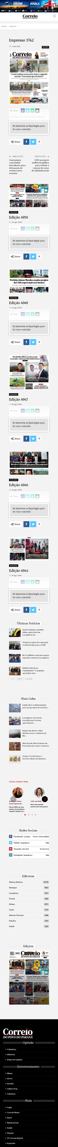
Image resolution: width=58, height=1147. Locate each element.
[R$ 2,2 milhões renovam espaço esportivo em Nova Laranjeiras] (15, 658)
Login (9, 1107)
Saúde (11, 926)
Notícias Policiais (16, 915)
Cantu (11, 910)
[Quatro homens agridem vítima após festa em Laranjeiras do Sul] (15, 632)
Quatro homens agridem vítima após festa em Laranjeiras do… (33, 632)
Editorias (11, 1055)
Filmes (10, 1073)
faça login (33, 126)
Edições (45, 47)
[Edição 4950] (29, 977)
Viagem (10, 1133)
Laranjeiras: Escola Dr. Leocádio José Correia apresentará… (32, 720)
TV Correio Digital (15, 1138)
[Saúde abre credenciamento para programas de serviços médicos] (15, 708)
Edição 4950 (29, 996)
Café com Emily (36, 801)
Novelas (10, 1084)
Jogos (9, 1118)
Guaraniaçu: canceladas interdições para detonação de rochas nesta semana (17, 167)
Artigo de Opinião (14, 1060)
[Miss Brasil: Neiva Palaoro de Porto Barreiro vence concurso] (15, 746)
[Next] (45, 799)
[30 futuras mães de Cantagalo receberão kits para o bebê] (15, 645)
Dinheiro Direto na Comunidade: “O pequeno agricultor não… (33, 670)
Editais (12, 904)
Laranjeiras (13, 893)
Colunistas (11, 1049)
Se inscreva (19, 126)
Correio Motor (13, 1113)
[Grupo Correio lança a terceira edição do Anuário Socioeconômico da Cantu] (15, 759)
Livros (9, 1079)
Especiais (11, 1143)
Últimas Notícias (16, 882)
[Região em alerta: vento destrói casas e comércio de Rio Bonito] (15, 733)
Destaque (13, 888)
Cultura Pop (12, 1089)
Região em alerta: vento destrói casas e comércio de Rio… (34, 733)
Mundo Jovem (12, 1123)
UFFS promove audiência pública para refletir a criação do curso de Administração (40, 165)
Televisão (11, 1094)
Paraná (12, 899)
